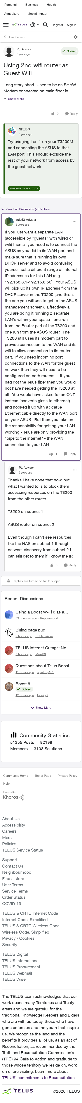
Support (9, 859)
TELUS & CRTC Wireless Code (30, 925)
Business (31, 4)
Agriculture (11, 13)
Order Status (14, 897)
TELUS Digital (15, 954)
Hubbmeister (44, 636)
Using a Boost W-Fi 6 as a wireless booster (40, 612)
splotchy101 (45, 672)
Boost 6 (23, 683)
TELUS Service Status (22, 850)
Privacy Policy (67, 775)
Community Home (15, 775)
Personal (10, 4)
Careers (9, 831)
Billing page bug (30, 630)
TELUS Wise (14, 979)
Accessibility (13, 825)
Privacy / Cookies (18, 938)
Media (8, 837)
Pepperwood (49, 618)
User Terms (12, 884)
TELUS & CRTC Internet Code (30, 913)
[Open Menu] (76, 37)
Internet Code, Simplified (25, 919)
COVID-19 (11, 903)
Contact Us (12, 866)
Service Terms (15, 891)
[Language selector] (34, 24)
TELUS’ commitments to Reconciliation (38, 1077)
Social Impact (37, 13)
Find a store (13, 878)
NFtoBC (24, 129)
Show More (16, 98)
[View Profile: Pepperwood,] (9, 614)
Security (9, 944)
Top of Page (43, 775)
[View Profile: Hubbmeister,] (9, 632)
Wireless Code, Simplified (25, 932)
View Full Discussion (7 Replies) (28, 209)
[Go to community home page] (20, 24)
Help (6, 783)
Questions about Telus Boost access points (42, 666)
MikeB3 (40, 654)
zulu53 (20, 219)
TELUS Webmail (17, 973)
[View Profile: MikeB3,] (9, 650)
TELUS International (20, 960)
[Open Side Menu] (6, 25)
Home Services (16, 37)
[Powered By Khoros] (41, 796)
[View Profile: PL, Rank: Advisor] (8, 51)
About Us (11, 818)
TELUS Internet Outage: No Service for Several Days (41, 648)
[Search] (45, 24)
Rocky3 (42, 695)
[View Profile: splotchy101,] (9, 668)
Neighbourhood (16, 872)
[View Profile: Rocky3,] (9, 686)
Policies (9, 843)
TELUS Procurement (21, 966)
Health (51, 4)
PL (18, 49)
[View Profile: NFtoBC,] (12, 131)
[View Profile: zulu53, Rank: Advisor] (9, 221)
